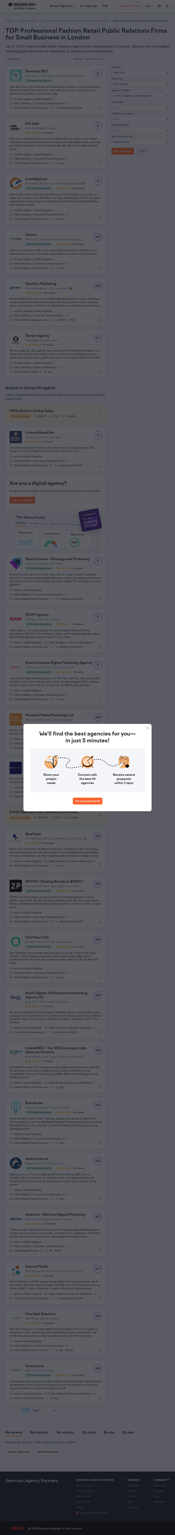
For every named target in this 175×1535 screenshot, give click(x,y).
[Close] (147, 728)
